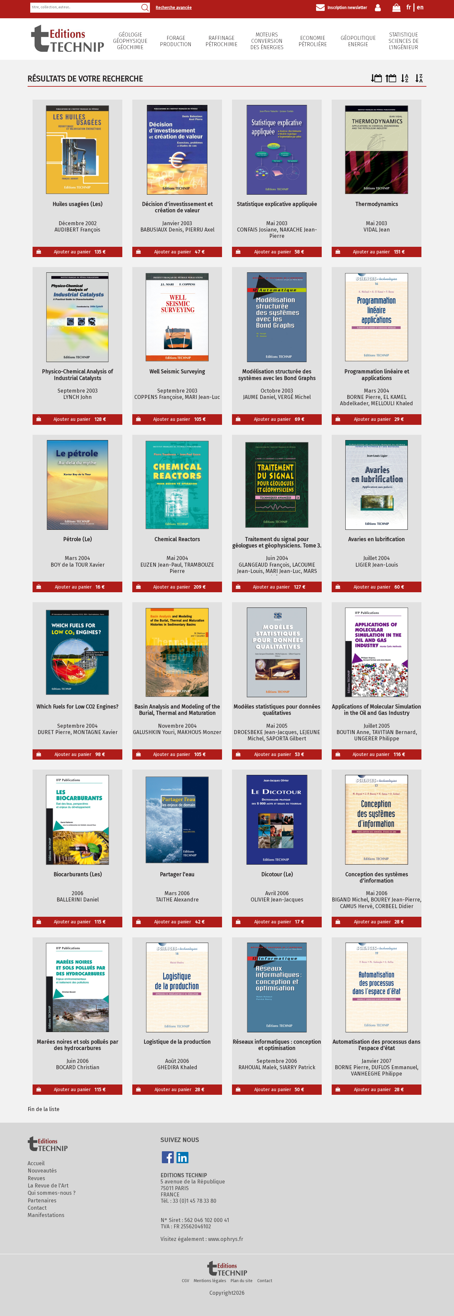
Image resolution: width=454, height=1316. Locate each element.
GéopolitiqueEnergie (358, 41)
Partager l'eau (177, 874)
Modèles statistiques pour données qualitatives (277, 710)
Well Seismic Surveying (177, 371)
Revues (36, 1178)
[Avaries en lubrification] (376, 485)
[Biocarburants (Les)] (77, 820)
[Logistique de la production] (177, 987)
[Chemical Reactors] (177, 485)
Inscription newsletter (347, 7)
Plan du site (242, 1280)
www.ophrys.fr (225, 1239)
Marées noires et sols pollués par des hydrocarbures (77, 1045)
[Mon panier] (396, 9)
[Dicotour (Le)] (277, 820)
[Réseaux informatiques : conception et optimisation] (277, 987)
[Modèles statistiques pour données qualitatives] (277, 652)
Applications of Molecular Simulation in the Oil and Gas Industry (376, 710)
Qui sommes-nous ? (51, 1193)
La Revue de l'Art (48, 1185)
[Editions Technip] (227, 1269)
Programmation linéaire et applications (376, 374)
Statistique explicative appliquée (277, 204)
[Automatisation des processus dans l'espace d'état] (376, 987)
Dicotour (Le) (277, 874)
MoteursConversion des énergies (267, 41)
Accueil (36, 1163)
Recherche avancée (174, 7)
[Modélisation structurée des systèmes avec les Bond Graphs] (277, 317)
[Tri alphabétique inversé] (419, 80)
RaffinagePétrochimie (221, 41)
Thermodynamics (376, 204)
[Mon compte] (379, 7)
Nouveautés (42, 1171)
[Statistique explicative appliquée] (277, 150)
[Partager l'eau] (177, 820)
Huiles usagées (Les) (77, 204)
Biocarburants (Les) (78, 874)
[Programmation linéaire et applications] (376, 317)
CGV (185, 1280)
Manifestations (46, 1215)
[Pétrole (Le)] (77, 485)
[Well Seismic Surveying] (177, 317)
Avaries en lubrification (376, 539)
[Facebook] (168, 1158)
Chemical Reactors (177, 539)
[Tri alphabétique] (405, 80)
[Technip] (67, 50)
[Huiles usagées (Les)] (77, 150)
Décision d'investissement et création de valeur (177, 207)
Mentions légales (210, 1280)
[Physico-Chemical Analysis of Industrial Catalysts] (77, 317)
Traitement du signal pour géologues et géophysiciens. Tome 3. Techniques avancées (276, 542)
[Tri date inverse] (391, 80)
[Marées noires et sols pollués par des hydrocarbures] (77, 987)
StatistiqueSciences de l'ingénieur (403, 41)
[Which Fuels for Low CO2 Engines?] (77, 652)
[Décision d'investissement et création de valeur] (177, 150)
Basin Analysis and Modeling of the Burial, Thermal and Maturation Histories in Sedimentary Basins (177, 710)
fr (408, 7)
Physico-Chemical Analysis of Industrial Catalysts (77, 374)
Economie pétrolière (312, 41)
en (420, 7)
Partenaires (42, 1200)
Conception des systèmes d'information (376, 877)
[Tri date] (376, 80)
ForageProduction (175, 41)
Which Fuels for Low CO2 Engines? (77, 707)
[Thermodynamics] (376, 150)
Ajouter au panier (80, 252)
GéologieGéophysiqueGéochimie (130, 41)
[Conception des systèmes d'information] (376, 820)
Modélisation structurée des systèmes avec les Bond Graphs (277, 374)
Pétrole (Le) (77, 539)
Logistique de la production (177, 1042)
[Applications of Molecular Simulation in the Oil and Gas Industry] (376, 652)
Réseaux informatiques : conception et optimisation (277, 1045)
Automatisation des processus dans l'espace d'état (376, 1045)
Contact (37, 1208)
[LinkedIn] (182, 1158)
